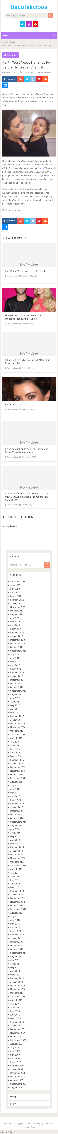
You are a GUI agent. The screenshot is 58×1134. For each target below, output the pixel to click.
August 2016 (16, 738)
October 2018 (16, 647)
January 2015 (16, 807)
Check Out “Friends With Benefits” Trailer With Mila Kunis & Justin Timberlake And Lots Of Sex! (27, 496)
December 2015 (17, 767)
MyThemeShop (47, 1123)
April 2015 (15, 796)
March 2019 (15, 629)
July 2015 (15, 785)
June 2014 (15, 832)
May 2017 (15, 705)
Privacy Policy (30, 1127)
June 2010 (15, 1007)
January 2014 (16, 851)
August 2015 (16, 782)
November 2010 (17, 989)
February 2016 (17, 760)
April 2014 (15, 840)
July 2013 (15, 873)
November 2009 (17, 1033)
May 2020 (15, 589)
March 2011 (15, 974)
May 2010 (15, 1011)
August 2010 (16, 1000)
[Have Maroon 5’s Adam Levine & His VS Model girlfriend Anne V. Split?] (29, 300)
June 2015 (15, 789)
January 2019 (16, 636)
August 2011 (16, 956)
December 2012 (17, 898)
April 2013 (15, 883)
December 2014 (17, 811)
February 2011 (17, 978)
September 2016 (18, 734)
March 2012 (15, 931)
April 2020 (15, 592)
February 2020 (17, 600)
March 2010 (15, 1018)
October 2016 (16, 731)
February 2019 (17, 632)
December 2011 (17, 942)
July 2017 (15, 698)
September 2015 (18, 778)
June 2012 (15, 920)
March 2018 (15, 669)
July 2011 (15, 960)
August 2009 (16, 1044)
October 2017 (16, 687)
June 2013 (15, 876)
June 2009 (15, 1051)
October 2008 (16, 1080)
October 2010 (16, 993)
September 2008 (18, 1084)
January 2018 (16, 676)
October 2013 (16, 862)
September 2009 (18, 1040)
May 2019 (15, 621)
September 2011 (18, 953)
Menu (5, 35)
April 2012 (15, 927)
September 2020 (18, 581)
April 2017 (15, 709)
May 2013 (15, 880)
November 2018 (17, 643)
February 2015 (17, 803)
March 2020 (15, 596)
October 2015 (16, 774)
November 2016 (17, 727)
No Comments (46, 72)
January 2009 (16, 1069)
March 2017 (15, 712)
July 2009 (15, 1047)
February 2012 (17, 934)
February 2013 (17, 891)
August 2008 (16, 1087)
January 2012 (16, 938)
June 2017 (15, 701)
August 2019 (16, 614)
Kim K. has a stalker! (16, 404)
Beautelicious (29, 7)
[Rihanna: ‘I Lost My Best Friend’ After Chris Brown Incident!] (29, 344)
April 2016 (15, 752)
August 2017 (16, 694)
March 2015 (15, 800)
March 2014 (15, 843)
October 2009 (16, 1036)
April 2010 (15, 1014)
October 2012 (16, 905)
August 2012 (16, 913)
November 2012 (17, 902)
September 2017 (18, 691)
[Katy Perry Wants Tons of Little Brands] (29, 255)
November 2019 (17, 607)
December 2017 (17, 680)
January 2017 (16, 720)
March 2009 (15, 1062)
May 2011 (15, 967)
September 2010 (18, 996)
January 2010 (16, 1025)
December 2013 (17, 854)
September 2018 (18, 651)
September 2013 (18, 865)
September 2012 (18, 909)
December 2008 (17, 1073)
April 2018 (15, 665)
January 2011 (16, 982)
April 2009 (15, 1058)
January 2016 (16, 763)
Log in (13, 1104)
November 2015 (17, 771)
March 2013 (15, 887)
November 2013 (17, 858)
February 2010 (17, 1022)
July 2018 (15, 654)
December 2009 (17, 1029)
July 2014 (15, 829)
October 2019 (16, 610)
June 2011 (15, 964)
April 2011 (15, 971)
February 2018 (17, 672)
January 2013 (16, 894)
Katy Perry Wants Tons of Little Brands (25, 271)
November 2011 (17, 945)
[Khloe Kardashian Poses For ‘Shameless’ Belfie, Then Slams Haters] (29, 433)
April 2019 (15, 625)
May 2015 (15, 792)
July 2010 (15, 1004)
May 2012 (15, 923)
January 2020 (16, 603)
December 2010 (17, 985)
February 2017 (17, 716)
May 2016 (15, 749)
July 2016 (15, 741)
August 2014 (16, 825)
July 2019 (15, 618)
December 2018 (17, 640)
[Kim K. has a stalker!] (29, 389)
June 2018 (15, 658)
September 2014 (18, 822)
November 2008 (17, 1076)
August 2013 (16, 869)
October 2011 (16, 949)
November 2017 (17, 683)
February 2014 (17, 847)
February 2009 (17, 1065)
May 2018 (15, 661)
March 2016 (15, 756)
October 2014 (16, 818)
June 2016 (15, 745)
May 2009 (15, 1055)
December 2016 (17, 723)
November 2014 (17, 814)
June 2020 (15, 585)
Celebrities (13, 42)
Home (3, 42)
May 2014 (15, 836)
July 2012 (15, 916)
